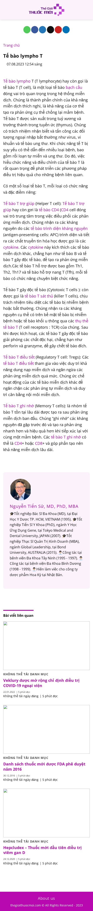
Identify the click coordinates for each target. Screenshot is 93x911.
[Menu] (5, 9)
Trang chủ (11, 45)
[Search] (88, 10)
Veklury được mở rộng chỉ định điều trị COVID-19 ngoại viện (41, 683)
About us (46, 898)
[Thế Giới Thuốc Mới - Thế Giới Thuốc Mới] (46, 10)
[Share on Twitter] (42, 29)
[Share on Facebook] (34, 29)
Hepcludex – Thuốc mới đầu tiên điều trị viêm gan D (42, 850)
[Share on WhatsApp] (26, 29)
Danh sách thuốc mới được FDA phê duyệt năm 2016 (44, 766)
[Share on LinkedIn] (66, 29)
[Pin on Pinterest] (58, 29)
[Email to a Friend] (50, 29)
